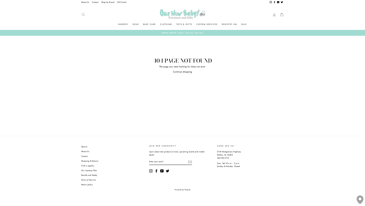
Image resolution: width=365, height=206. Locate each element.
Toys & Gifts (184, 24)
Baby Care (149, 24)
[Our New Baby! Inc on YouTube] (162, 171)
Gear (136, 24)
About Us (85, 2)
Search (84, 146)
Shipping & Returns (89, 161)
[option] (182, 32)
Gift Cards (121, 2)
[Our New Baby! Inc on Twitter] (167, 171)
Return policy (87, 184)
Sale (244, 24)
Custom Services (207, 24)
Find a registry (87, 165)
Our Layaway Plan (89, 170)
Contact (95, 2)
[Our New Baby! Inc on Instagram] (151, 171)
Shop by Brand (107, 2)
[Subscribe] (190, 162)
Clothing (166, 24)
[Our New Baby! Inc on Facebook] (156, 171)
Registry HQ (229, 24)
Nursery (123, 24)
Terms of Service (88, 179)
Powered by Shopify (182, 189)
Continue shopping (182, 71)
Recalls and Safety (89, 175)
